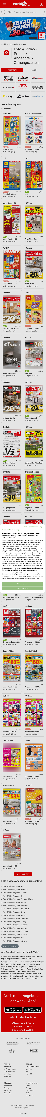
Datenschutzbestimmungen (33, 527)
